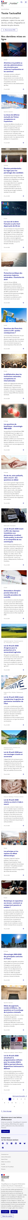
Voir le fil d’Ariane (5, 9)
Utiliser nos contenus (5, 1161)
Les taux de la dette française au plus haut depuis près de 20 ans (12, 224)
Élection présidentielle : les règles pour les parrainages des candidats (13, 170)
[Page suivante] (23, 1103)
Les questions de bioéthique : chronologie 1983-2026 (13, 426)
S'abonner (5, 1131)
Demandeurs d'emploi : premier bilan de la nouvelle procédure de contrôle (12, 594)
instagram (11, 1143)
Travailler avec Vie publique (7, 1166)
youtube (20, 1143)
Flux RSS (3, 1164)
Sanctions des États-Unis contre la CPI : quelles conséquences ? (13, 330)
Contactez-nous (4, 1154)
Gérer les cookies (7, 1216)
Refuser (14, 1212)
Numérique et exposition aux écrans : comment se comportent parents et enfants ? (13, 904)
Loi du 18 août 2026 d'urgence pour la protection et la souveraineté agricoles (12, 649)
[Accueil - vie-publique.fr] (13, 3)
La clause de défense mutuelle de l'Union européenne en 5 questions (11, 118)
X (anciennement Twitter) (7, 1143)
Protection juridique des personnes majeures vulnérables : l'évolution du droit (14, 276)
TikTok (2, 1147)
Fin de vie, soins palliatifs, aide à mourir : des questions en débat (13, 477)
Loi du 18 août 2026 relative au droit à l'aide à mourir (13, 802)
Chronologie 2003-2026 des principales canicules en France (13, 956)
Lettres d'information (6, 1157)
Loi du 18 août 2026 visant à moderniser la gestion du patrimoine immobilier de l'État (14, 700)
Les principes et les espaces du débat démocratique (11, 853)
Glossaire (3, 1169)
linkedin (15, 1143)
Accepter (5, 1212)
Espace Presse (4, 1159)
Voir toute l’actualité (19, 1096)
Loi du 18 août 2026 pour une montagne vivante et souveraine (13, 754)
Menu (25, 2)
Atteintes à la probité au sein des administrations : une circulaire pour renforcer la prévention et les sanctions (13, 67)
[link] (2, 1099)
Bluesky (24, 1143)
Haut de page (7, 1111)
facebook (2, 1143)
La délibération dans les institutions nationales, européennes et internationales (13, 377)
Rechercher (21, 2)
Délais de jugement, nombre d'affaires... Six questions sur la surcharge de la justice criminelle (13, 1009)
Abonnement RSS (10, 30)
